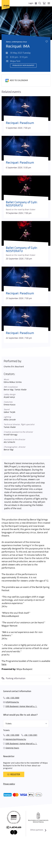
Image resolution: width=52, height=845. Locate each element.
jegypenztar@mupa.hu (16, 739)
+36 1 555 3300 (12, 735)
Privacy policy (9, 784)
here (4, 664)
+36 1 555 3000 (12, 697)
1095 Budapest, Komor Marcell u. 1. (21, 706)
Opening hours (12, 748)
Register (15, 774)
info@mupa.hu (12, 702)
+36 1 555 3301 (30, 735)
